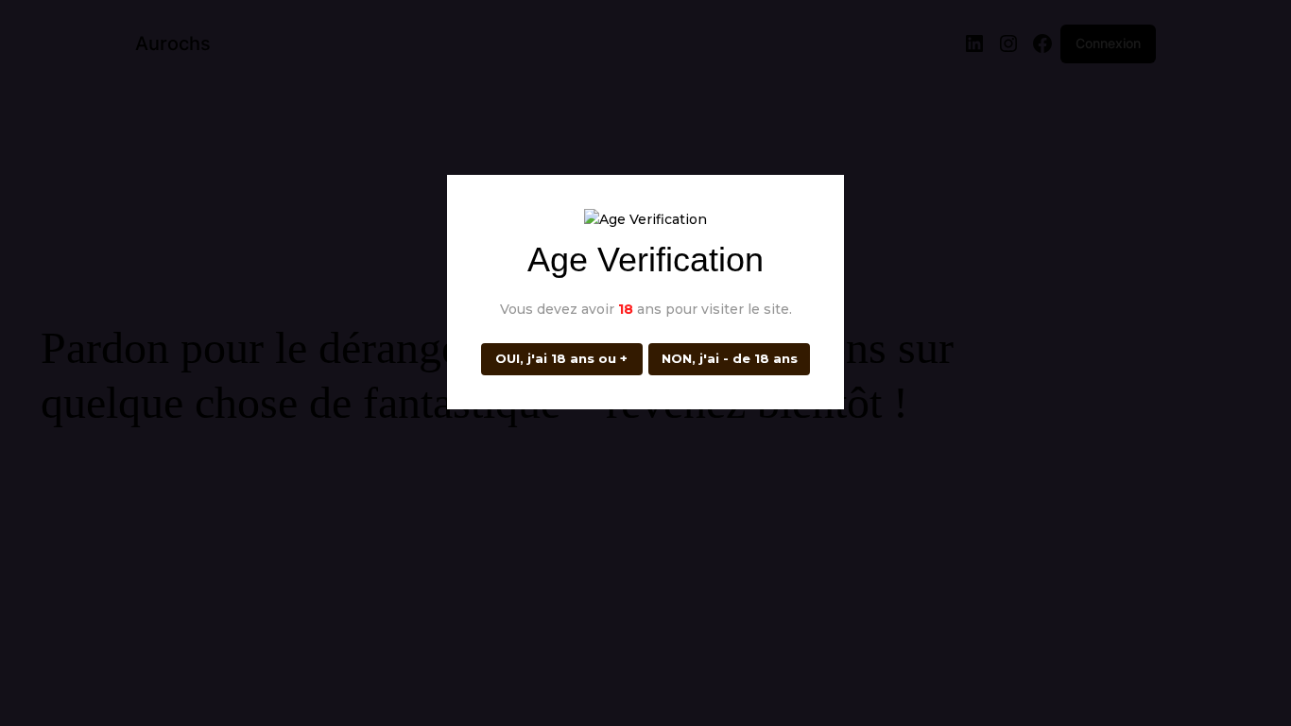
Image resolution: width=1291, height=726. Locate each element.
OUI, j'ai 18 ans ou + (561, 358)
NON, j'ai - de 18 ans (730, 358)
